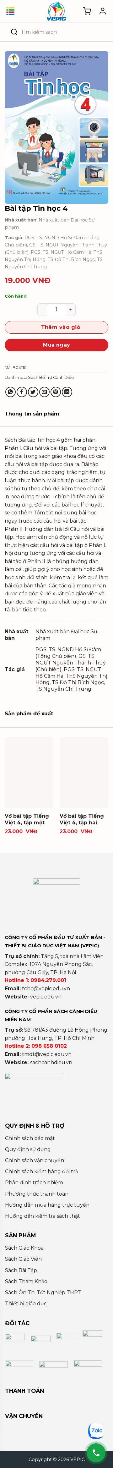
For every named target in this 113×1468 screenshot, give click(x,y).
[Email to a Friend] (44, 392)
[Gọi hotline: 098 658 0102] (96, 1452)
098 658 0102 (49, 1046)
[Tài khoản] (102, 11)
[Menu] (10, 11)
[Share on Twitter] (33, 392)
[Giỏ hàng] (87, 11)
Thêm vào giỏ (60, 327)
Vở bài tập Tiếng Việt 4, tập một (27, 819)
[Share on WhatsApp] (10, 392)
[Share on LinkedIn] (67, 392)
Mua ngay (56, 345)
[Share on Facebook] (22, 392)
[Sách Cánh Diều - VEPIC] (56, 11)
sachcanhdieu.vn (51, 1062)
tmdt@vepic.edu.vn (47, 1054)
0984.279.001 (48, 980)
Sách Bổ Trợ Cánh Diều (51, 377)
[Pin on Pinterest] (56, 392)
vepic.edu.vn (46, 997)
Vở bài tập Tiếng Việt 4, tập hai (82, 819)
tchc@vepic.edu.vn (46, 989)
